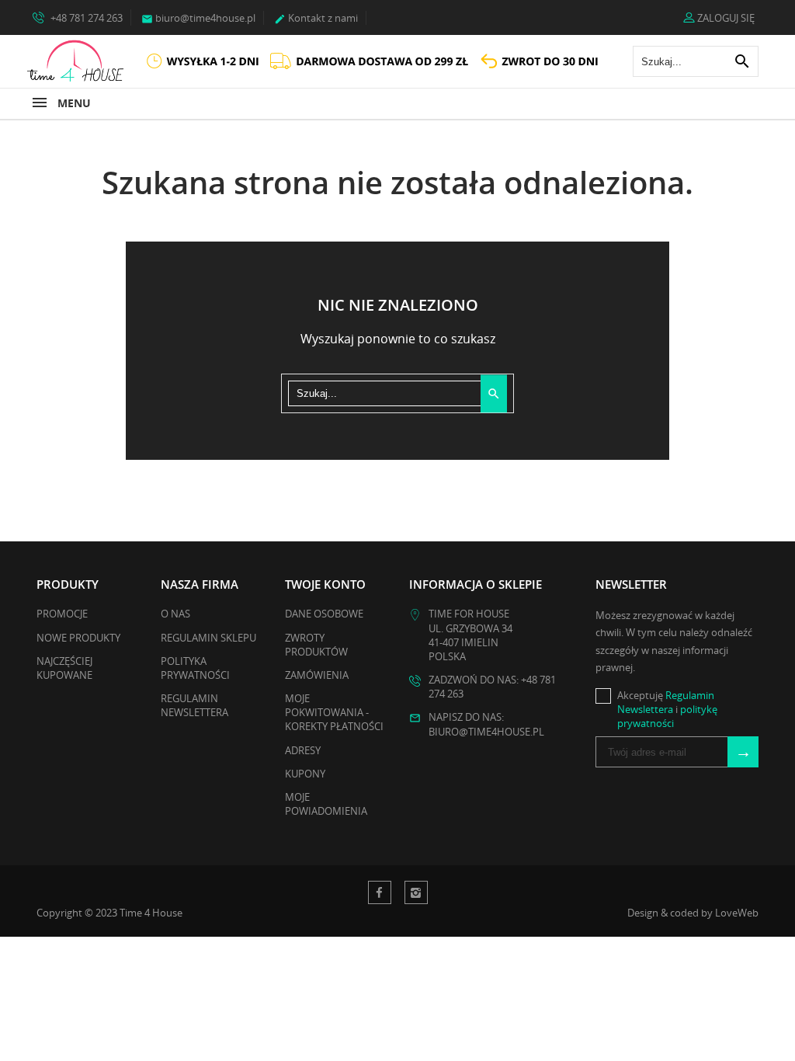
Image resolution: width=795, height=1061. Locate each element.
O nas (175, 614)
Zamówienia (317, 675)
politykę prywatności (667, 716)
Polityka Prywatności (195, 668)
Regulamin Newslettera (194, 705)
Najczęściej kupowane (64, 668)
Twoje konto (325, 584)
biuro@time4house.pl (198, 18)
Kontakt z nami (316, 18)
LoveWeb (737, 913)
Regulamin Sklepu (208, 638)
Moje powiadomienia (326, 804)
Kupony (305, 774)
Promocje (62, 614)
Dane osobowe (324, 614)
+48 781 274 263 (85, 18)
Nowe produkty (78, 638)
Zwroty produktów (316, 645)
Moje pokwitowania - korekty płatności (334, 712)
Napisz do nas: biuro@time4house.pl (486, 724)
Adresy (303, 750)
